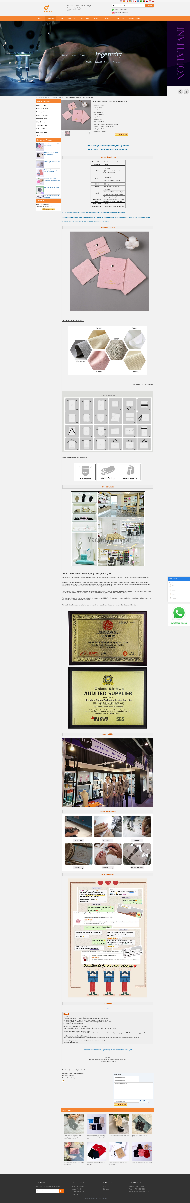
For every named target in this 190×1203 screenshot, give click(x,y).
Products (50, 19)
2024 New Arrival (41, 132)
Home (40, 19)
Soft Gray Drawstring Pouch (51, 187)
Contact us (120, 19)
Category (42, 97)
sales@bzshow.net (121, 12)
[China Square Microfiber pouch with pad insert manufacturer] (40, 164)
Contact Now (48, 209)
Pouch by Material (51, 97)
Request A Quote (134, 19)
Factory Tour (84, 19)
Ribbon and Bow (41, 118)
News (96, 19)
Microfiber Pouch (78, 1191)
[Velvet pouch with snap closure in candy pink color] (76, 115)
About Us (71, 19)
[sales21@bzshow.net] (63, 1081)
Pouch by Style (41, 112)
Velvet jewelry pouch (71, 1070)
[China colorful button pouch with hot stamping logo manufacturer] (40, 147)
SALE (38, 135)
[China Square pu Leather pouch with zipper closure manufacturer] (40, 155)
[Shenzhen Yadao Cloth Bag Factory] (47, 12)
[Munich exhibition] (95, 85)
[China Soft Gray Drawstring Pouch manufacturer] (40, 190)
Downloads (107, 19)
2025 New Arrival (41, 129)
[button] (180, 91)
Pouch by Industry (42, 115)
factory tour (106, 1186)
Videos (61, 19)
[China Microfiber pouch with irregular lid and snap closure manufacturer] (40, 181)
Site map (106, 1189)
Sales (171, 583)
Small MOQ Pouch (42, 125)
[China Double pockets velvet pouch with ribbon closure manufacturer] (40, 173)
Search (149, 6)
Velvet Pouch (60, 97)
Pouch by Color (41, 105)
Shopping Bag (40, 122)
